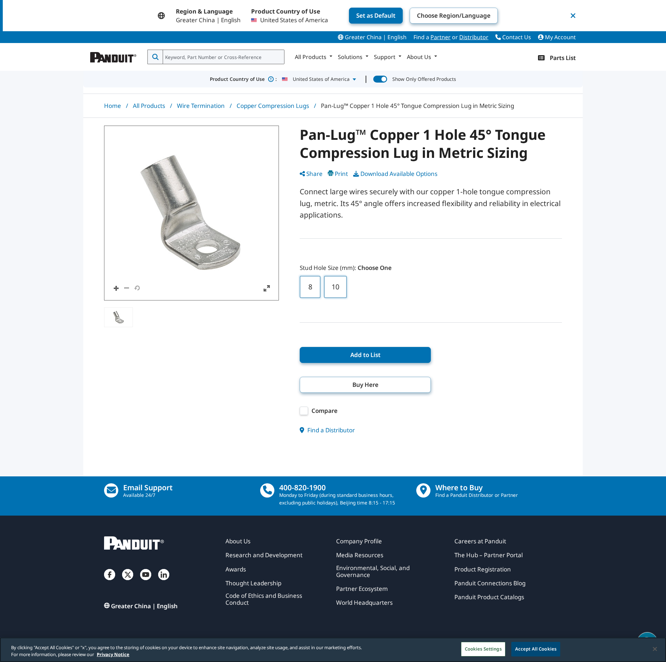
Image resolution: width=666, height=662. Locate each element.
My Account (560, 37)
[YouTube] (145, 581)
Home (112, 106)
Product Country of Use (243, 79)
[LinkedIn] (163, 581)
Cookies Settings (483, 649)
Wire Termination (201, 106)
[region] (333, 649)
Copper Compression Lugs (273, 106)
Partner (440, 37)
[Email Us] (111, 490)
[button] (191, 213)
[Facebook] (109, 581)
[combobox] (223, 57)
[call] (267, 490)
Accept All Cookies (535, 649)
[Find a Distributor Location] (423, 490)
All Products (149, 106)
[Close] (655, 648)
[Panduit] (113, 55)
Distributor (473, 37)
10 (335, 286)
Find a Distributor (330, 430)
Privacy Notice (113, 654)
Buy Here (365, 385)
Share (314, 174)
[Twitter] (127, 581)
